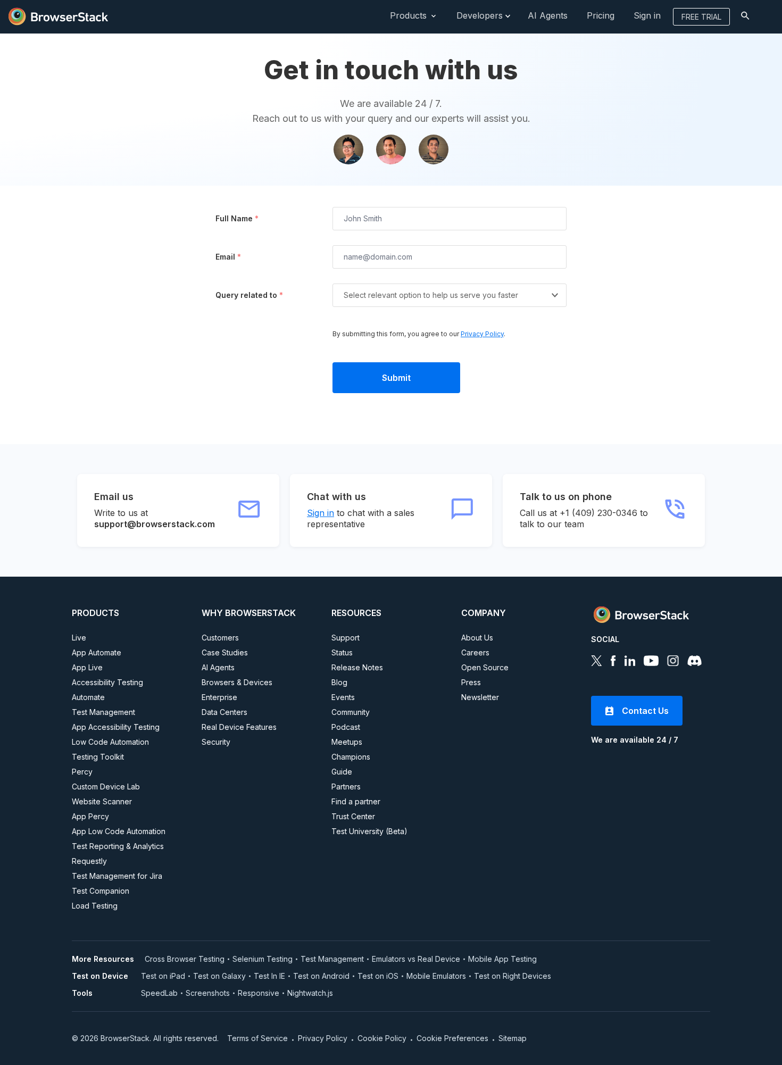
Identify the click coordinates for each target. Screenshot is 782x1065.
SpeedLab (159, 992)
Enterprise (219, 697)
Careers (475, 652)
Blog (339, 682)
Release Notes (357, 667)
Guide (341, 771)
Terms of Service (257, 1038)
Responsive (258, 992)
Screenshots (208, 992)
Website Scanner (102, 801)
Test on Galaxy (219, 975)
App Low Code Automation (118, 831)
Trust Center (353, 816)
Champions (350, 756)
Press (471, 682)
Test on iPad (163, 975)
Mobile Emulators (436, 975)
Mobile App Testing (502, 958)
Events (343, 697)
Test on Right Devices (512, 975)
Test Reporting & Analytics (118, 846)
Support (345, 637)
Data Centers (224, 712)
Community (350, 712)
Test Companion (100, 890)
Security (216, 741)
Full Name (237, 218)
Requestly (89, 861)
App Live (87, 667)
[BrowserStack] (59, 15)
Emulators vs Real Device (416, 958)
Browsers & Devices (237, 682)
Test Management (103, 712)
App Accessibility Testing (116, 726)
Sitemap (512, 1038)
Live (79, 637)
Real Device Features (239, 726)
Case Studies (225, 652)
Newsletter (480, 697)
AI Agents (218, 667)
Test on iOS (377, 975)
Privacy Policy (482, 334)
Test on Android (321, 975)
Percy (82, 771)
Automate (88, 697)
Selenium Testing (262, 958)
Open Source (485, 667)
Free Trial (701, 16)
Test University (369, 831)
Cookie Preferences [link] (452, 1038)
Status (342, 652)
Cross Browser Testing (184, 958)
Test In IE (269, 975)
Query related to (249, 294)
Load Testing (95, 905)
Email (228, 256)
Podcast (345, 726)
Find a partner (355, 801)
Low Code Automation (110, 741)
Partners (346, 786)
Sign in (320, 512)
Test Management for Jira (117, 875)
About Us (477, 637)
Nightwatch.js (310, 992)
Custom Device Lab (106, 786)
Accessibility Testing (107, 682)
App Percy (90, 816)
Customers (220, 637)
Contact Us (645, 710)
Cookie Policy (381, 1038)
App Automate (96, 652)
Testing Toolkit (98, 756)
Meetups (346, 741)
